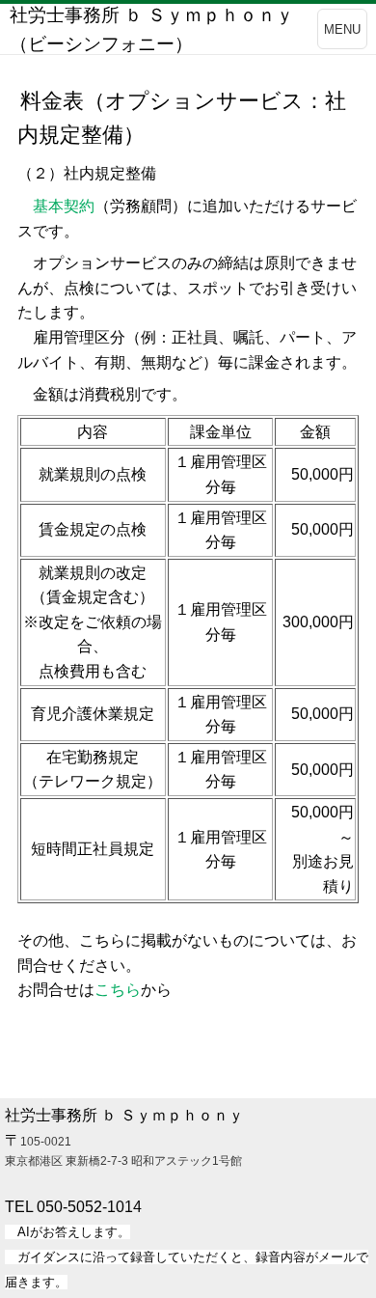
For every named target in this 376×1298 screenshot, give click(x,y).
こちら (117, 989)
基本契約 (63, 206)
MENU (342, 29)
